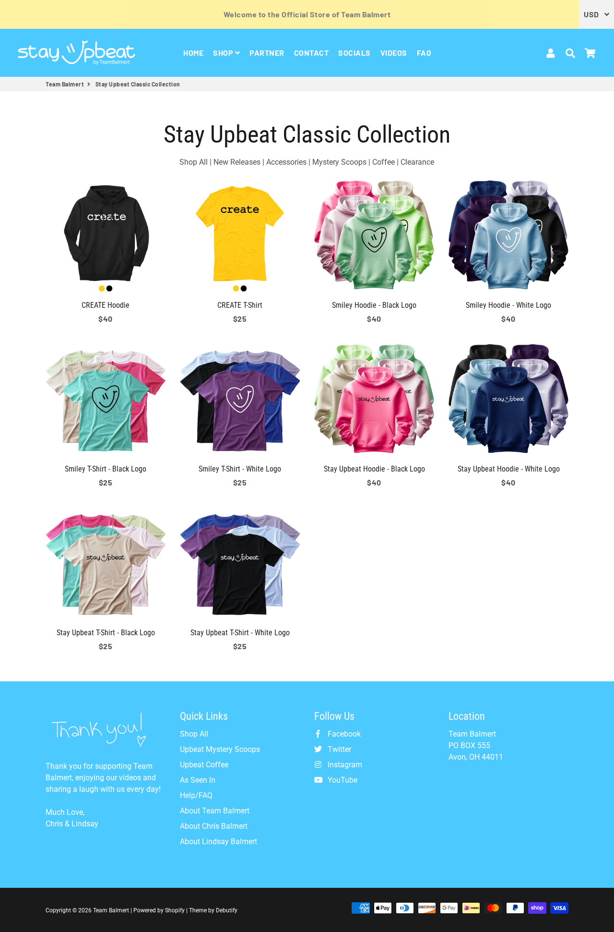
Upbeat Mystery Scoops (220, 749)
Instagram (344, 764)
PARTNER (266, 52)
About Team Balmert (214, 810)
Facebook (343, 733)
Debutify (226, 910)
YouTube (341, 780)
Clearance (417, 162)
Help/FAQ (196, 795)
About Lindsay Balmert (218, 841)
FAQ (424, 52)
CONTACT (311, 52)
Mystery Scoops (339, 162)
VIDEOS (393, 52)
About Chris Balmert (214, 826)
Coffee (383, 162)
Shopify (175, 910)
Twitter (338, 749)
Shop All (193, 162)
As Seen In (197, 780)
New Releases (236, 162)
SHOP (224, 52)
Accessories (286, 162)
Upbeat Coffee (204, 764)
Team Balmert (65, 84)
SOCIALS (354, 52)
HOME (193, 52)
